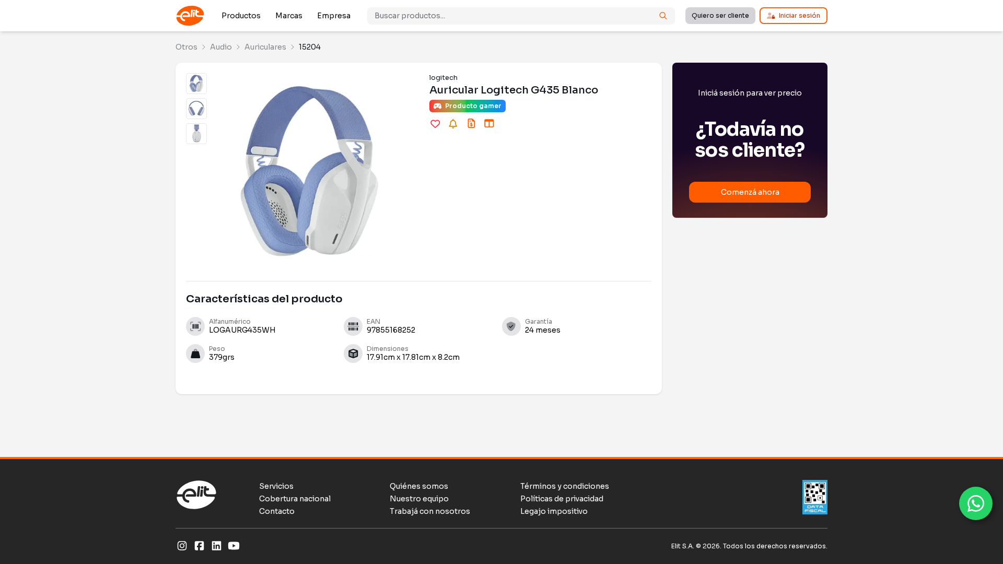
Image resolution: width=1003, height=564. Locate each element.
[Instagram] (182, 546)
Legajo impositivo (554, 511)
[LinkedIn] (216, 546)
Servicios (276, 486)
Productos (241, 15)
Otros (186, 47)
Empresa (334, 15)
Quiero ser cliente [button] (720, 15)
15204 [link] (310, 47)
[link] (186, 47)
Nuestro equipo (419, 498)
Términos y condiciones (564, 486)
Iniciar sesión (799, 15)
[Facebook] (199, 546)
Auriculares (265, 47)
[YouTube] (233, 546)
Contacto (277, 511)
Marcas (288, 15)
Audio (221, 47)
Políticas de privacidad (561, 498)
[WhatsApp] (976, 503)
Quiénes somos (419, 486)
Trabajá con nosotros (430, 511)
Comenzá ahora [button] (750, 192)
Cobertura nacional (295, 498)
